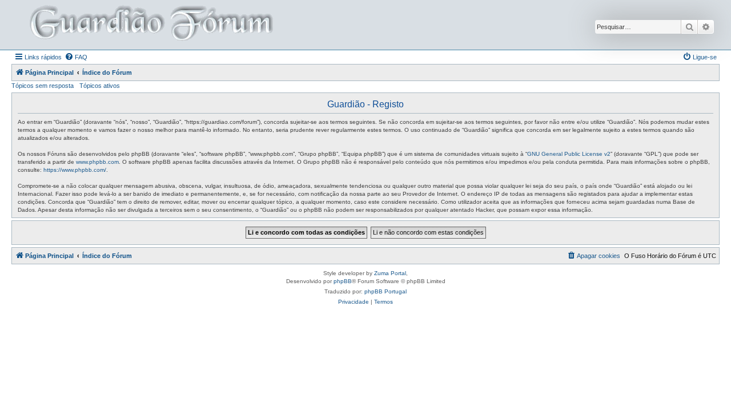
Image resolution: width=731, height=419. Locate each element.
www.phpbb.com (97, 162)
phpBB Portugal (385, 291)
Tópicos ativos (99, 85)
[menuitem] (76, 57)
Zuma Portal (390, 273)
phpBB (343, 281)
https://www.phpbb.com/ (74, 170)
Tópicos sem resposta (42, 85)
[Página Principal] (150, 25)
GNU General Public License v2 (568, 154)
